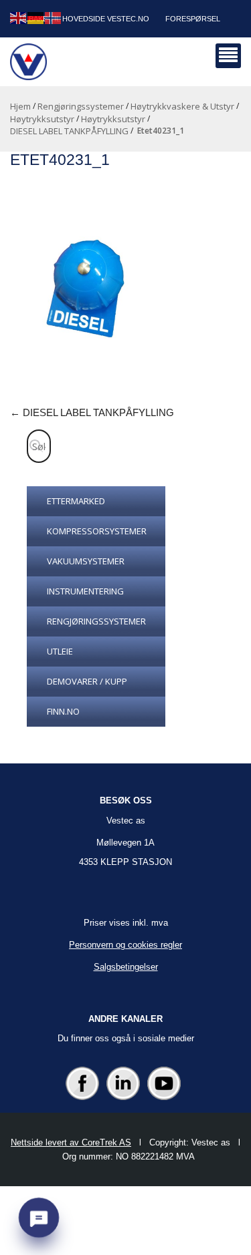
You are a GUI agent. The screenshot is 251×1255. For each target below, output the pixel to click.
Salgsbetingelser (126, 967)
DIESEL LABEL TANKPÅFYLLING (69, 131)
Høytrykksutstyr (42, 119)
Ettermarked (76, 501)
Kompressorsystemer (97, 531)
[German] (36, 17)
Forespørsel (192, 19)
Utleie (60, 651)
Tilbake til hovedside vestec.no (83, 19)
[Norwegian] (53, 17)
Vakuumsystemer (85, 561)
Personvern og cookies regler (125, 945)
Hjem (20, 106)
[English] (18, 17)
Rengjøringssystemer (80, 106)
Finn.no (63, 711)
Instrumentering (85, 591)
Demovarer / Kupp (87, 681)
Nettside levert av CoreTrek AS (71, 1142)
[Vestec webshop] (28, 61)
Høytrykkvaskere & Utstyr (182, 106)
